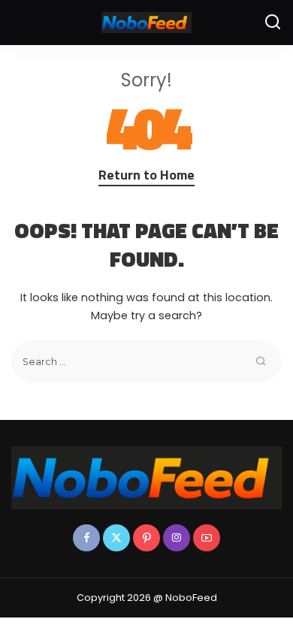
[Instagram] (176, 537)
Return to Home (146, 175)
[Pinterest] (146, 537)
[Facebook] (86, 537)
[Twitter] (116, 537)
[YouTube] (206, 537)
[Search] (273, 22)
